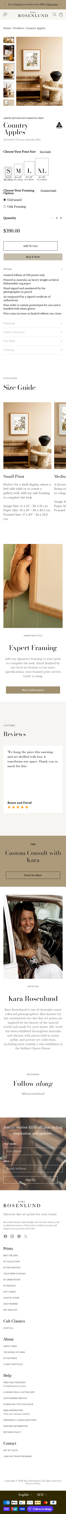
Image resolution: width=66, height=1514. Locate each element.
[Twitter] (26, 1236)
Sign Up (30, 1179)
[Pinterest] (19, 1236)
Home (7, 28)
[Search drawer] (54, 14)
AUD (40, 1494)
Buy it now (33, 256)
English (23, 1494)
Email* (7, 1161)
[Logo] (33, 14)
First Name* (10, 1144)
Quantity (9, 218)
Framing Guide (48, 190)
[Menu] (5, 14)
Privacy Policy (33, 1483)
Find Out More (33, 875)
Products (18, 28)
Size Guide (45, 152)
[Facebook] (5, 1236)
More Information (33, 690)
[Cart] (61, 14)
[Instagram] (12, 1236)
